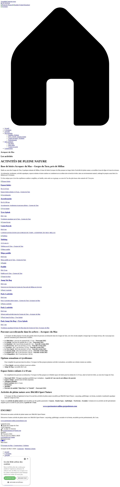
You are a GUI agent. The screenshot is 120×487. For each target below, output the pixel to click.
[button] (16, 482)
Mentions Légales (30, 449)
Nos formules (8, 133)
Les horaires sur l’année (8, 437)
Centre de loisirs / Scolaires (16, 138)
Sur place (11, 143)
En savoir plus (19, 474)
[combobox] (25, 459)
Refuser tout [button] (22, 478)
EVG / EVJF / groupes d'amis (17, 137)
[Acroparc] (4, 6)
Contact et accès (13, 147)
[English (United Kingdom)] (21, 5)
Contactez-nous (11, 1)
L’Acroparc (7, 130)
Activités (7, 131)
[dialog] (16, 471)
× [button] (27, 459)
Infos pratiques (8, 142)
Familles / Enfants (13, 135)
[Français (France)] (7, 5)
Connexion (20, 449)
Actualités (4, 1)
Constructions (8, 148)
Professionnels (12, 140)
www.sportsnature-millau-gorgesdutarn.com (60, 406)
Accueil (6, 128)
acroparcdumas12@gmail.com (12, 430)
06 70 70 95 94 (5, 3)
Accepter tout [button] (10, 478)
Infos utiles (11, 145)
